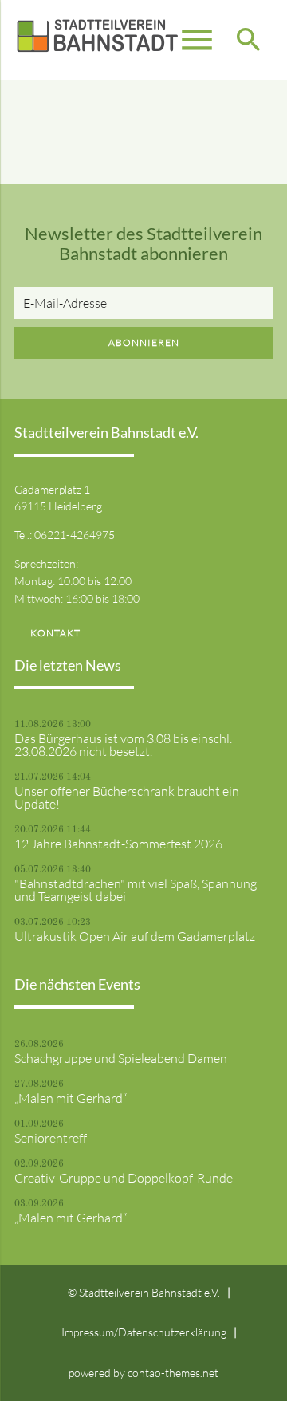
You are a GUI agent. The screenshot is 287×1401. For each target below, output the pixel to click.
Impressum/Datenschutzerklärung (143, 1332)
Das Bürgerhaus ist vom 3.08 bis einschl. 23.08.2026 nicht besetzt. (123, 745)
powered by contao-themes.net (143, 1372)
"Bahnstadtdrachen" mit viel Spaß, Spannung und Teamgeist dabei (135, 890)
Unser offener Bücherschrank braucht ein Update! (126, 797)
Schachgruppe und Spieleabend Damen (120, 1058)
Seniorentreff (50, 1137)
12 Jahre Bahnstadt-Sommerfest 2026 (118, 843)
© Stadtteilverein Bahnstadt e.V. (144, 1292)
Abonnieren (143, 342)
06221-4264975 (74, 534)
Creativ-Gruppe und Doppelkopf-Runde (123, 1177)
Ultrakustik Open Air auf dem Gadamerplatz (134, 936)
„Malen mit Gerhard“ (70, 1098)
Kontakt (55, 633)
